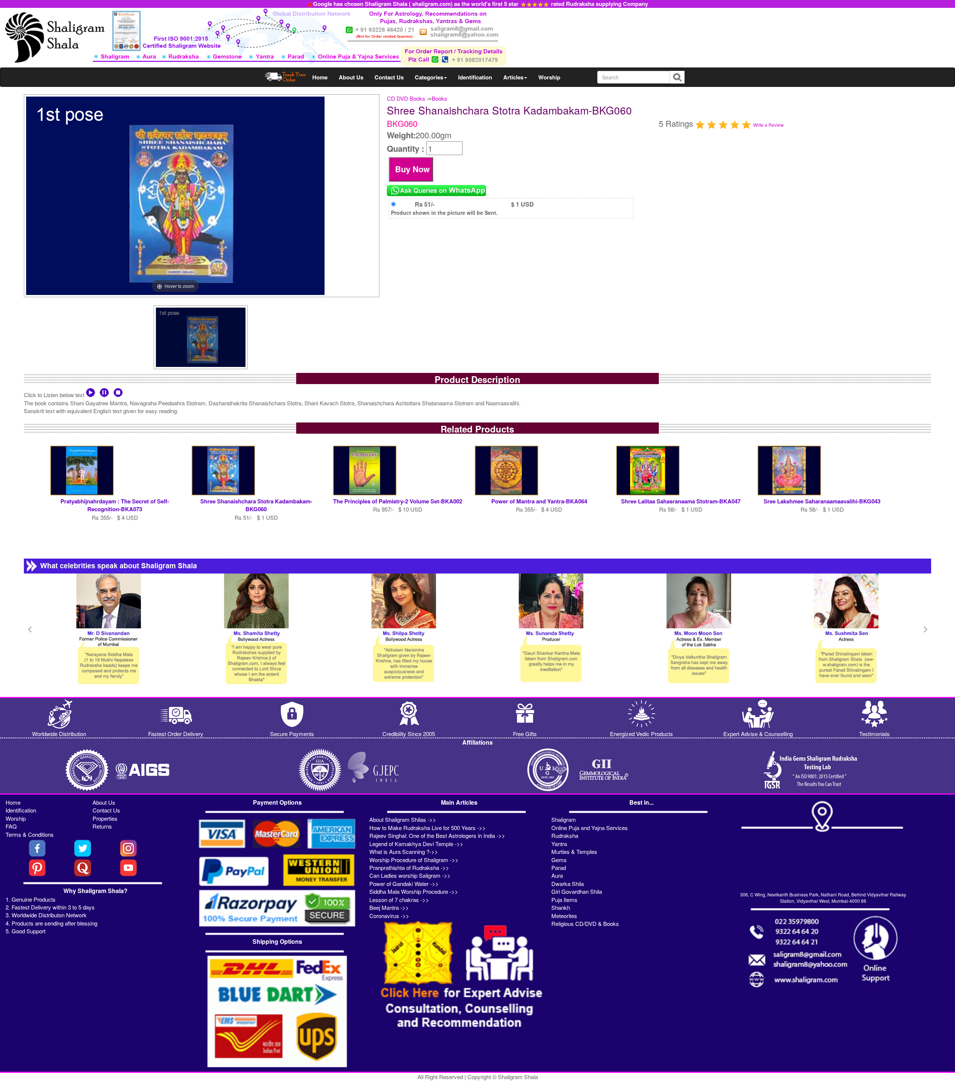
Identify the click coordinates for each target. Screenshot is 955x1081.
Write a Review (768, 125)
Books (439, 98)
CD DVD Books (406, 98)
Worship (549, 77)
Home (320, 77)
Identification (475, 77)
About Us (351, 77)
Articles (513, 77)
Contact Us (389, 77)
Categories (429, 77)
